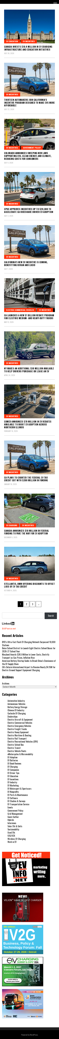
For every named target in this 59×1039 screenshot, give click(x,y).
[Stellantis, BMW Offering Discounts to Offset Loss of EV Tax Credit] (29, 564)
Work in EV (12, 842)
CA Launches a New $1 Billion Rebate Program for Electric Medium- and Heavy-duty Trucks (29, 317)
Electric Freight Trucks (17, 729)
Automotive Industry (16, 700)
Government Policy (32, 147)
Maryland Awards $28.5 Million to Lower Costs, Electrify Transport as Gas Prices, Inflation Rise (25, 656)
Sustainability (13, 829)
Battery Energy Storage (17, 707)
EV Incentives (29, 41)
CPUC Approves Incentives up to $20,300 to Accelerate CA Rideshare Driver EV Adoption (28, 210)
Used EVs (11, 832)
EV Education (12, 41)
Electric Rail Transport (17, 738)
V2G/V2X (11, 835)
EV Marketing (13, 785)
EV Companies (13, 769)
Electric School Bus (16, 744)
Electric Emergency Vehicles (19, 726)
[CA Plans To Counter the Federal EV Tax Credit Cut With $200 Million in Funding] (29, 457)
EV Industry (12, 782)
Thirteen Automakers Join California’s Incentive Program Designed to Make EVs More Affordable (29, 102)
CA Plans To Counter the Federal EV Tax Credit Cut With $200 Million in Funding (26, 479)
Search (51, 615)
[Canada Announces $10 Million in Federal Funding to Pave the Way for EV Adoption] (29, 510)
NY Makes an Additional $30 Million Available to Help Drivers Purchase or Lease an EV (29, 370)
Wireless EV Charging (17, 839)
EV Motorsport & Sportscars (19, 788)
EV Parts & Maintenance (18, 795)
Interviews (12, 823)
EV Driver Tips (13, 773)
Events (10, 807)
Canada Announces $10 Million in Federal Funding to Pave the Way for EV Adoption (26, 532)
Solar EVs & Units (15, 826)
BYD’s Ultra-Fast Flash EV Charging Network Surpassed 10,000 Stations (28, 643)
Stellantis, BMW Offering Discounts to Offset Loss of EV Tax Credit (29, 585)
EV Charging (11, 525)
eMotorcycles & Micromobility (20, 754)
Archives (5, 683)
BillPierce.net (9, 628)
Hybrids (11, 820)
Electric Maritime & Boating (19, 735)
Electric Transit (14, 747)
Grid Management (15, 813)
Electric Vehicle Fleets (17, 751)
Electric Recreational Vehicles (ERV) (23, 741)
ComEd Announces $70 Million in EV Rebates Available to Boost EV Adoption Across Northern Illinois (27, 424)
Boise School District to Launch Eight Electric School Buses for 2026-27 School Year (28, 650)
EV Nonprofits (13, 791)
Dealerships (13, 716)
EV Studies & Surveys (16, 801)
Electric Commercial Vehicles (20, 309)
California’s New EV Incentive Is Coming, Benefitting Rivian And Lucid (26, 264)
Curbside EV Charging (17, 713)
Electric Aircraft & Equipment (20, 719)
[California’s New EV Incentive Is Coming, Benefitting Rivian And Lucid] (29, 242)
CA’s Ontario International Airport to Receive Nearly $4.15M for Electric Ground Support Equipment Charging (28, 668)
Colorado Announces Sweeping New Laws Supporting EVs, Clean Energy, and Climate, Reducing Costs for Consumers (27, 155)
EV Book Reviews (14, 763)
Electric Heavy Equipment (18, 732)
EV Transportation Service (18, 804)
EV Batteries (13, 760)
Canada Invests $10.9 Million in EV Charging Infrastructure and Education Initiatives (28, 48)
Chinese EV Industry (16, 710)
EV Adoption (12, 757)
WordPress (34, 1034)
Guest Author (13, 817)
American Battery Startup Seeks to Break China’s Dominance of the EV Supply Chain (29, 662)
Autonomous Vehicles (16, 704)
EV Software (13, 798)
